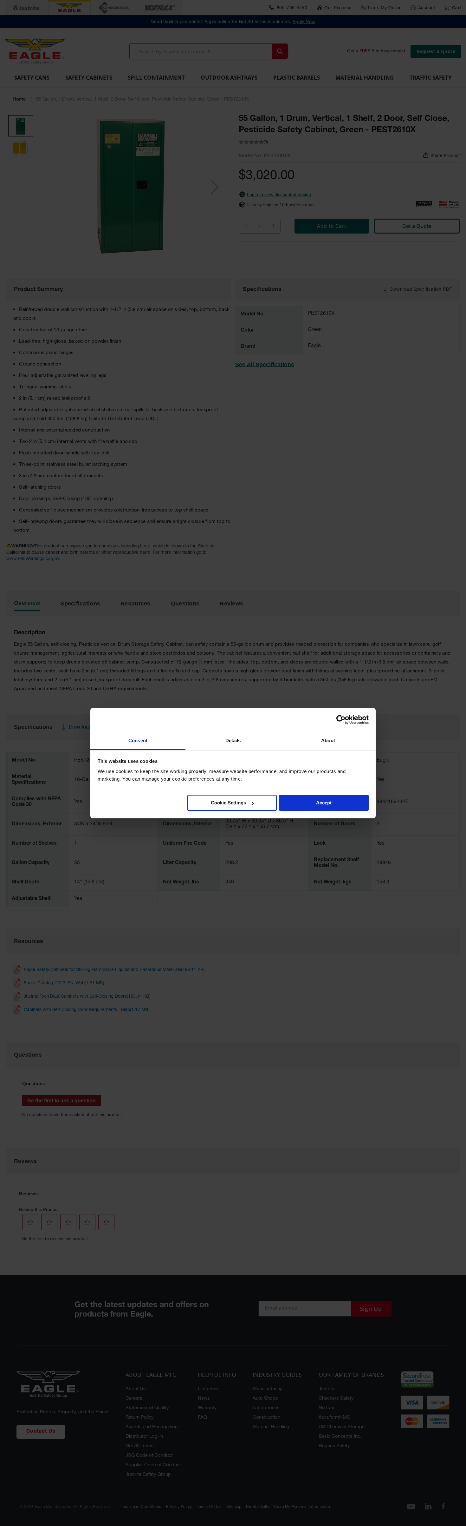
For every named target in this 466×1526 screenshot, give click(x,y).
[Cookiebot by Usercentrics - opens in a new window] (341, 719)
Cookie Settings (228, 802)
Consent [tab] (137, 740)
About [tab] (328, 740)
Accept (324, 802)
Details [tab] (233, 740)
